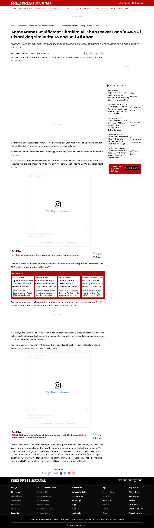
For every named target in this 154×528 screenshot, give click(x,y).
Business (68, 8)
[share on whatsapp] (101, 53)
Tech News (134, 496)
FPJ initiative (77, 496)
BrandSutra (76, 488)
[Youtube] (73, 473)
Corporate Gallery (79, 492)
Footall (106, 496)
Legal (73, 504)
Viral (113, 8)
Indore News (16, 500)
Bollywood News (44, 492)
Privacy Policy (77, 519)
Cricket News (108, 492)
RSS (114, 519)
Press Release (135, 513)
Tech (132, 8)
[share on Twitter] (91, 53)
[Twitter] (65, 473)
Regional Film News (45, 509)
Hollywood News (44, 496)
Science (75, 509)
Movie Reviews (43, 500)
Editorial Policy (45, 519)
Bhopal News (16, 504)
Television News (44, 513)
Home (14, 8)
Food (105, 513)
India (96, 8)
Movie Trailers (43, 504)
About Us (34, 519)
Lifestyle (107, 500)
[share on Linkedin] (96, 53)
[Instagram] (69, 473)
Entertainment (54, 8)
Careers (56, 519)
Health (106, 504)
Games (78, 8)
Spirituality (76, 513)
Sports (104, 8)
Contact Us (90, 519)
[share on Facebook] (86, 53)
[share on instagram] (135, 480)
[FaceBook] (60, 473)
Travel (105, 509)
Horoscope (76, 500)
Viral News (133, 504)
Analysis (14, 488)
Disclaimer (65, 519)
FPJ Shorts (39, 8)
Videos (132, 500)
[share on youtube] (140, 480)
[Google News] (50, 473)
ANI (12, 53)
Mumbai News (25, 8)
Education (123, 8)
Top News (133, 488)
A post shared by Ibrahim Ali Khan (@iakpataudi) (57, 242)
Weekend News (136, 509)
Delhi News (15, 509)
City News (15, 492)
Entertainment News (47, 488)
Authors (120, 519)
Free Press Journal (31, 3)
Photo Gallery (135, 492)
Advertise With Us (103, 519)
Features (87, 8)
